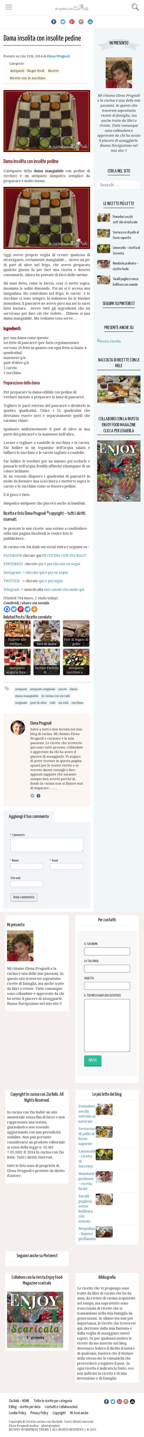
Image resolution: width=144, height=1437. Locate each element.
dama (73, 689)
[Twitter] (14, 609)
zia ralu (63, 702)
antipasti (21, 689)
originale (21, 702)
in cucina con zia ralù (55, 696)
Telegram (11, 589)
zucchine (77, 702)
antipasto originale (42, 689)
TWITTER (12, 581)
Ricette (53, 71)
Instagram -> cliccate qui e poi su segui (36, 572)
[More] (34, 609)
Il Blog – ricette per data (24, 1407)
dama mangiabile (26, 696)
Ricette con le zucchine (27, 78)
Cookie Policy (17, 1413)
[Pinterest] (21, 609)
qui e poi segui (51, 581)
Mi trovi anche (79, 1413)
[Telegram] (27, 609)
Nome (15, 860)
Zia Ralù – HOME (19, 1401)
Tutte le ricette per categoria (53, 1401)
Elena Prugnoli (58, 56)
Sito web (16, 878)
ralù (52, 702)
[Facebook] (7, 609)
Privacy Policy (39, 1413)
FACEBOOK (13, 555)
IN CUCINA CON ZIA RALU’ (64, 555)
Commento (18, 835)
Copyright (59, 1413)
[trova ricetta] (109, 341)
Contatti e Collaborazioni (61, 1407)
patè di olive (38, 702)
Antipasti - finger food (27, 71)
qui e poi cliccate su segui (59, 564)
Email (54, 860)
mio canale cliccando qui (64, 589)
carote (62, 689)
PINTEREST (14, 564)
